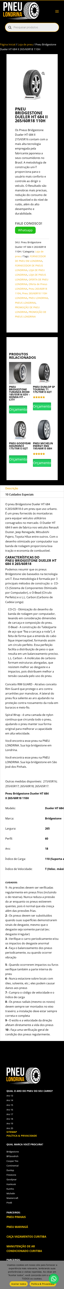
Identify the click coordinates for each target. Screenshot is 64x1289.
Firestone (11, 1174)
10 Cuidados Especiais (19, 494)
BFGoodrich (12, 1156)
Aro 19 (9, 1123)
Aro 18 (9, 1118)
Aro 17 (9, 1114)
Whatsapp (25, 230)
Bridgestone (12, 1151)
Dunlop (10, 1170)
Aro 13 (9, 1095)
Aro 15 (9, 1105)
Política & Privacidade (43, 1284)
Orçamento (18, 409)
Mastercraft (12, 1198)
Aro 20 (9, 1128)
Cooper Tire (12, 1161)
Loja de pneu (25, 44)
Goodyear (11, 1179)
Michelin (10, 1193)
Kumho (10, 1188)
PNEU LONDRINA (38, 298)
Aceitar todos (18, 1284)
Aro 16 (9, 1109)
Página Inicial (7, 44)
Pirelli (9, 1202)
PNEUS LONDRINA (25, 302)
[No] (59, 1275)
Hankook (11, 1184)
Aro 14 (9, 1100)
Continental (12, 1165)
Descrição (11, 488)
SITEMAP (11, 1132)
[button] (43, 73)
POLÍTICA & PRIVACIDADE (21, 1135)
